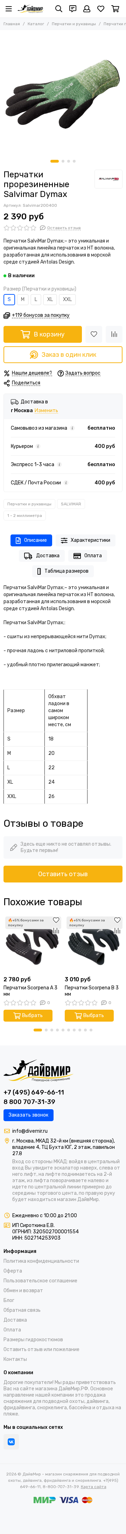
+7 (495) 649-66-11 (34, 1092)
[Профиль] (87, 9)
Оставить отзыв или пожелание (41, 1349)
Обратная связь (22, 1310)
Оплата (93, 556)
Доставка (47, 556)
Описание (35, 540)
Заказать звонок (28, 1115)
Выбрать (32, 1015)
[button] (54, 161)
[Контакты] (73, 9)
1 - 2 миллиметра (24, 515)
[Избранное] (93, 334)
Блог (9, 1300)
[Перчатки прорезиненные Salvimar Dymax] (63, 93)
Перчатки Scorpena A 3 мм (30, 991)
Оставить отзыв (63, 874)
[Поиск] (59, 9)
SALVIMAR (71, 504)
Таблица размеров (66, 571)
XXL (67, 299)
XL (50, 299)
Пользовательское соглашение (40, 1281)
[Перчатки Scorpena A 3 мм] (32, 944)
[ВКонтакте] (11, 1442)
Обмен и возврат (23, 1291)
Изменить (46, 411)
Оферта (13, 1271)
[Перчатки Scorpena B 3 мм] (93, 944)
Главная (12, 23)
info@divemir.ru (30, 1131)
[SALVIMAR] (108, 179)
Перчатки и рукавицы (74, 23)
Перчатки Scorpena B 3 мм (92, 991)
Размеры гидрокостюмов (33, 1340)
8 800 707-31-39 (29, 1102)
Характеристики (90, 540)
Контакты (15, 1359)
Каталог (36, 23)
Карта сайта (93, 1486)
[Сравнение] (114, 334)
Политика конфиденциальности (41, 1261)
